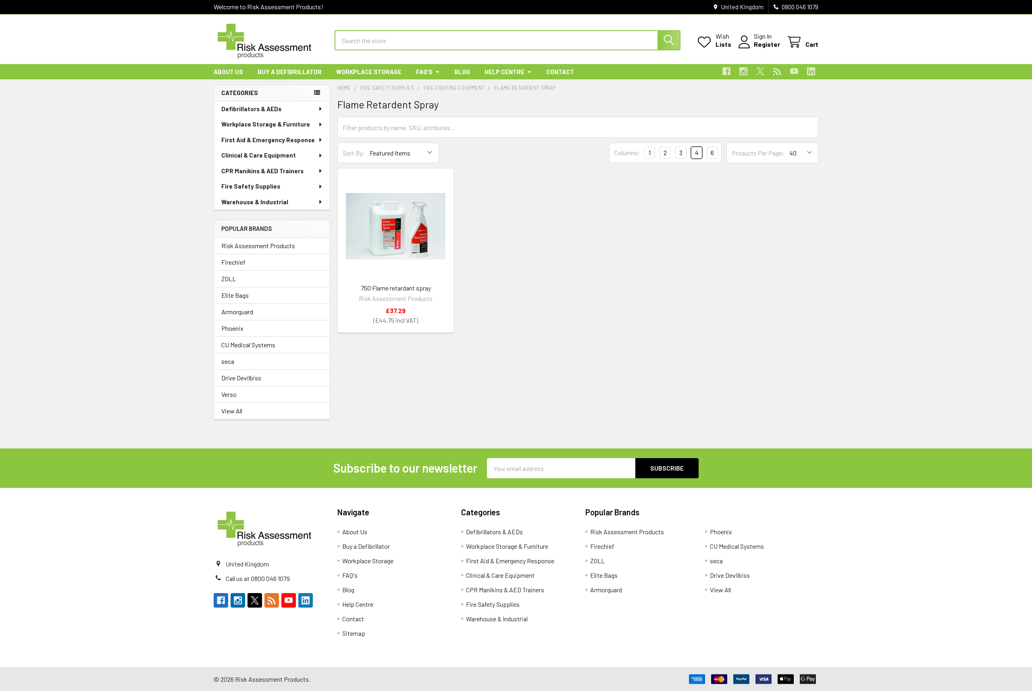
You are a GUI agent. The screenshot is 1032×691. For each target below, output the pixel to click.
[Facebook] (726, 71)
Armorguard (237, 311)
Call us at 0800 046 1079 (258, 578)
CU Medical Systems (248, 345)
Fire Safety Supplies (250, 186)
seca (227, 361)
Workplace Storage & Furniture (265, 124)
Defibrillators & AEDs (251, 108)
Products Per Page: (758, 153)
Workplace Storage (369, 71)
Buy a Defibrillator (290, 71)
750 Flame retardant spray (396, 288)
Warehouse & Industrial (254, 201)
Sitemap (353, 633)
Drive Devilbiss (241, 378)
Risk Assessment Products (258, 245)
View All (231, 411)
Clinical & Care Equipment (258, 155)
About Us (228, 71)
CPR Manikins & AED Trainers (262, 170)
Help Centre (504, 71)
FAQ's (424, 71)
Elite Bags (235, 295)
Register (767, 44)
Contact (560, 71)
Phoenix (232, 328)
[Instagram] (743, 71)
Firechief (233, 262)
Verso (229, 394)
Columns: (627, 152)
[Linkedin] (811, 71)
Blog (462, 71)
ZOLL (228, 278)
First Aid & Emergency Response (268, 139)
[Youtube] (794, 71)
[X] (760, 71)
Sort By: (354, 153)
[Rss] (777, 71)
